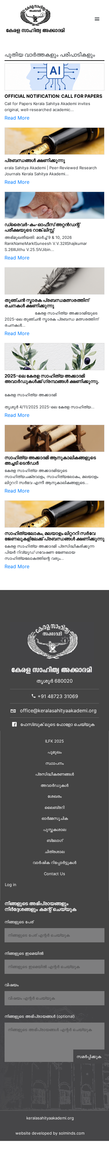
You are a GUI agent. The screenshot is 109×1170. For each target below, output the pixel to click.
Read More (17, 118)
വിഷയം (11, 984)
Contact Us (54, 873)
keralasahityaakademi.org (50, 1118)
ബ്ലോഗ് (55, 840)
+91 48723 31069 (57, 696)
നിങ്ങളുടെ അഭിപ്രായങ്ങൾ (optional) (40, 1016)
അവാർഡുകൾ (54, 785)
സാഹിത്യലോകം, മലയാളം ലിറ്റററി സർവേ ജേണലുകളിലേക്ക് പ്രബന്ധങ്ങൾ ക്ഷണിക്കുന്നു (54, 536)
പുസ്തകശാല (54, 829)
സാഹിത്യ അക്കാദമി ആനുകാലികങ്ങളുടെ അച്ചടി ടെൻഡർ (50, 460)
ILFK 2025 (54, 741)
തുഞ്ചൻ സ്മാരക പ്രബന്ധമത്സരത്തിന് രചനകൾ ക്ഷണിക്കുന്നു (48, 302)
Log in (10, 884)
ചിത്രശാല (54, 851)
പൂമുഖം (54, 752)
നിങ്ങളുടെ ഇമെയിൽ (24, 953)
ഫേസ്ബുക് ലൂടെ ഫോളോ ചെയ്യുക (56, 724)
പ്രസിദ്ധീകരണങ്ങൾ (54, 774)
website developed (33, 1133)
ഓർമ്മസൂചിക (54, 818)
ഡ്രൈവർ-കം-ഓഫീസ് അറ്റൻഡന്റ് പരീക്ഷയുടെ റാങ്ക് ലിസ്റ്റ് (42, 227)
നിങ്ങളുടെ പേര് (19, 921)
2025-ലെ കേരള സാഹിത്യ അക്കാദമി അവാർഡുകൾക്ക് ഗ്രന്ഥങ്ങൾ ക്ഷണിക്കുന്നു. (52, 378)
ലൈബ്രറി (54, 807)
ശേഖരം (54, 796)
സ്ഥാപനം (54, 763)
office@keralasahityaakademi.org (58, 710)
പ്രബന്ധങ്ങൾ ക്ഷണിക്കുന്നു (35, 160)
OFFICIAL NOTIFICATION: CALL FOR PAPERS (53, 96)
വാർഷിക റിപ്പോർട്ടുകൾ (54, 862)
